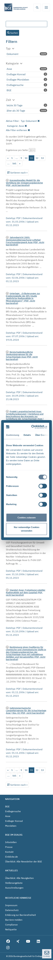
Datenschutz (12, 910)
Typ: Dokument (29, 120)
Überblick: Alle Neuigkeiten (19, 878)
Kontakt (9, 851)
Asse (9, 69)
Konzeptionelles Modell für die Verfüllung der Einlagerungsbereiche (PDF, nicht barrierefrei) (24, 182)
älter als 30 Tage (16, 110)
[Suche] (37, 7)
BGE (9, 90)
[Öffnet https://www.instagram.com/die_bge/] (8, 947)
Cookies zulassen (27, 517)
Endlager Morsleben (18, 79)
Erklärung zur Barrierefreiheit (20, 914)
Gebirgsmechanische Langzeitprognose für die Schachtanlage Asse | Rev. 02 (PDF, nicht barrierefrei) (26, 710)
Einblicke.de (11, 856)
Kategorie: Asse (15, 125)
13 (42, 158)
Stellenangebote (14, 882)
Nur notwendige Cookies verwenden (26, 529)
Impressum (11, 905)
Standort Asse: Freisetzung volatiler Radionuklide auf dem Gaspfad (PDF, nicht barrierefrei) (25, 592)
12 (37, 158)
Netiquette (11, 929)
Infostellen (11, 842)
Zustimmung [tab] (12, 435)
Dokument (12, 54)
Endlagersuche (15, 85)
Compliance (11, 924)
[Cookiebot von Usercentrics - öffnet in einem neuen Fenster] (35, 427)
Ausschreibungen (14, 887)
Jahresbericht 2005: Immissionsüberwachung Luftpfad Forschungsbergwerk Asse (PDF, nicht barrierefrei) (25, 241)
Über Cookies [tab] (42, 435)
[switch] (43, 486)
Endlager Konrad (16, 74)
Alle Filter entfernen (16, 130)
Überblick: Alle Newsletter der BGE (23, 861)
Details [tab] (27, 435)
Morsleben (10, 825)
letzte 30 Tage (14, 105)
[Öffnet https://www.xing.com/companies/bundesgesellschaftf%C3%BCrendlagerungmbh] (18, 941)
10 (26, 158)
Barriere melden (13, 919)
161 (14, 163)
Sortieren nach (18, 172)
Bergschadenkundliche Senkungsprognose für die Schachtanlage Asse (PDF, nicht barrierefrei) (22, 355)
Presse (9, 847)
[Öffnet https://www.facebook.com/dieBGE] (8, 941)
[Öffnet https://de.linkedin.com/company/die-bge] (38, 941)
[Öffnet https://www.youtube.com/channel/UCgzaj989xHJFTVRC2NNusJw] (28, 941)
